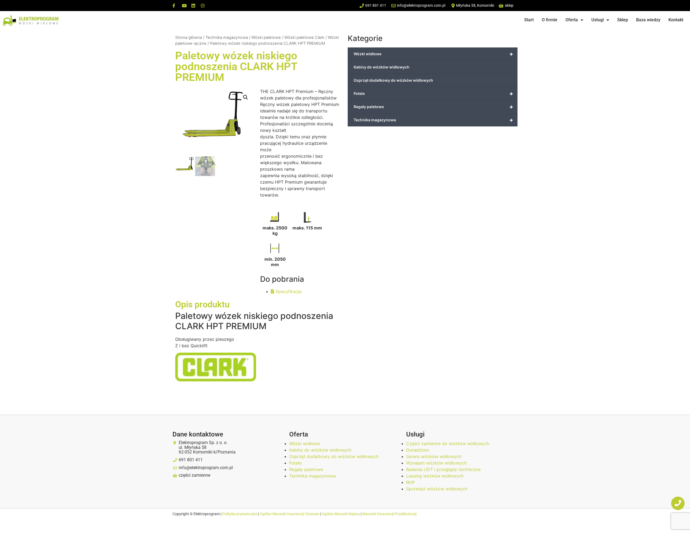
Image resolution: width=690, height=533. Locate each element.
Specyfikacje (288, 291)
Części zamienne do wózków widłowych (447, 443)
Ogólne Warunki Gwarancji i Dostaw (290, 514)
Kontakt (675, 19)
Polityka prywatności (240, 514)
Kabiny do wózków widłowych (381, 67)
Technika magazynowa (226, 37)
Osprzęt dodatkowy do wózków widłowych (393, 80)
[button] (245, 97)
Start (529, 19)
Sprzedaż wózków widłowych (436, 488)
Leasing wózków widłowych (435, 476)
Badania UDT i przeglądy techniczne (443, 469)
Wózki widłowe (433, 54)
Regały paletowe (433, 107)
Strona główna (188, 37)
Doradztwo (417, 450)
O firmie (549, 19)
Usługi (597, 19)
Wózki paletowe (266, 37)
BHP (410, 482)
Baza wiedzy (648, 19)
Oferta (571, 19)
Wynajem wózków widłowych (436, 463)
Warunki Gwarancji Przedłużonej (389, 514)
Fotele (433, 93)
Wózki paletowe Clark (304, 37)
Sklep (622, 19)
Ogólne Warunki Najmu (341, 514)
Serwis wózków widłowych (433, 456)
